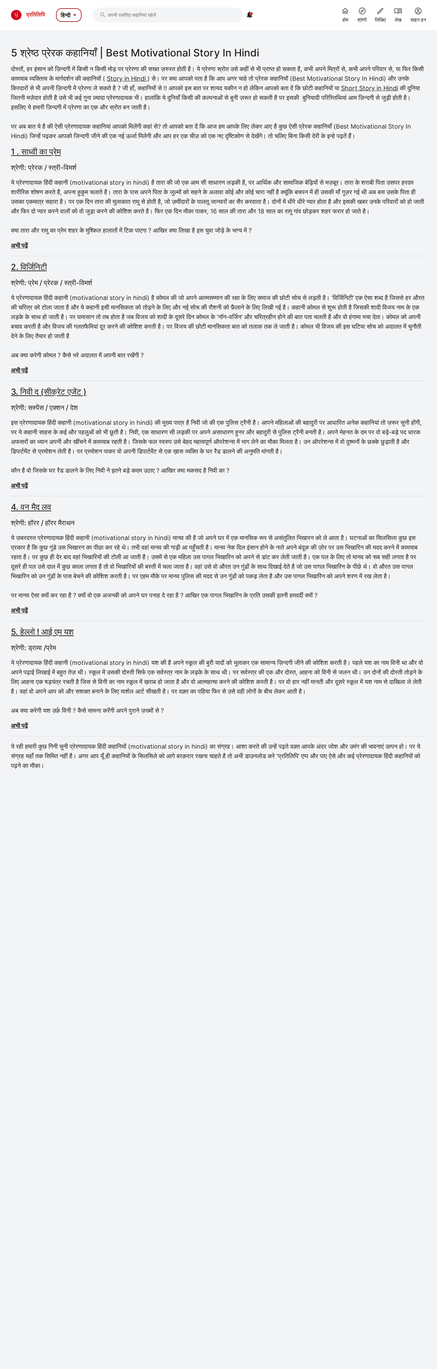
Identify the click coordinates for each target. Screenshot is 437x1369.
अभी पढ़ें (19, 245)
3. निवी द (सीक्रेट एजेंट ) (48, 392)
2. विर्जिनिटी (29, 267)
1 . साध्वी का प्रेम (36, 152)
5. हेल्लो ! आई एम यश (42, 632)
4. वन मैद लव (31, 507)
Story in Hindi (127, 78)
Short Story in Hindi (369, 88)
